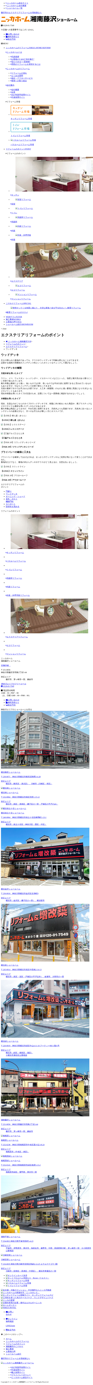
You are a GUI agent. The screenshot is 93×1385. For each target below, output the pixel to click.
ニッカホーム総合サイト (17, 3)
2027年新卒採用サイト (21, 95)
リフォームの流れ (19, 73)
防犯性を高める (12, 507)
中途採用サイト (18, 97)
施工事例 (13, 319)
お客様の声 (14, 322)
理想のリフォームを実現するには (25, 64)
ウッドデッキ (11, 494)
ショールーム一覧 (15, 8)
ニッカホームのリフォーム (28, 48)
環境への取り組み (19, 81)
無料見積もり (13, 37)
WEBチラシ (14, 317)
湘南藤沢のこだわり (14, 1346)
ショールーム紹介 (19, 324)
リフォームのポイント (18, 149)
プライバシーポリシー (21, 1375)
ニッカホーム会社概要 (16, 6)
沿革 (13, 92)
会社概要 (15, 90)
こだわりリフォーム (18, 303)
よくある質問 (17, 76)
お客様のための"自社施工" (22, 59)
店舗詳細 (5, 665)
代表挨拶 (15, 57)
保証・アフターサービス (22, 78)
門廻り (9, 491)
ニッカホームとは (14, 52)
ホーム (9, 1339)
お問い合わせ (13, 34)
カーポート (11, 504)
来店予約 (12, 39)
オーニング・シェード (15, 496)
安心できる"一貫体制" (21, 62)
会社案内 (10, 85)
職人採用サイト (18, 1372)
